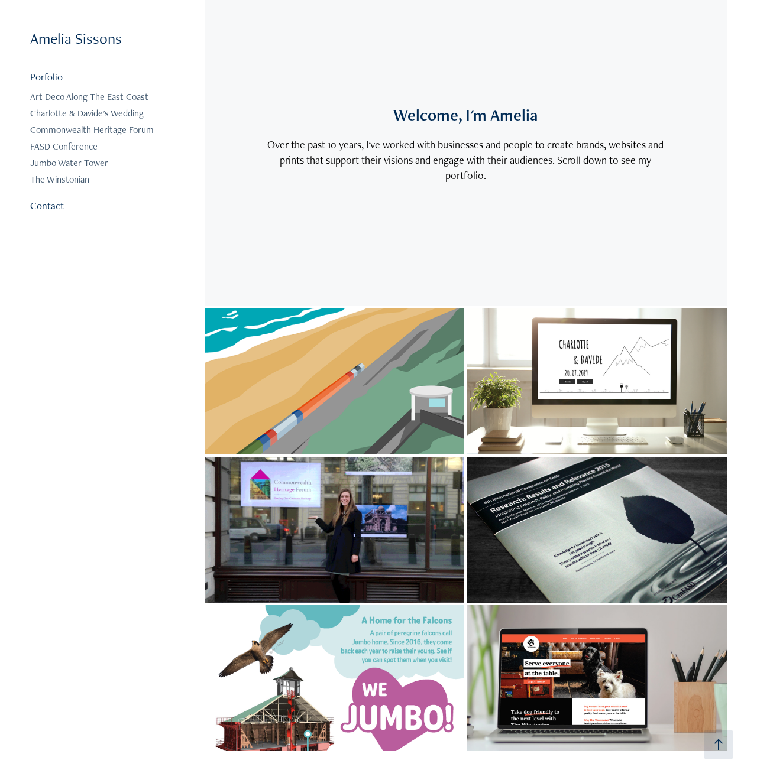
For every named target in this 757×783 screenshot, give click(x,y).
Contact (47, 205)
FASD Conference (64, 146)
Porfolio (46, 76)
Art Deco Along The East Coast (89, 96)
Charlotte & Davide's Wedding (87, 113)
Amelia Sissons (76, 38)
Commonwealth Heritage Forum (92, 130)
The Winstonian (59, 179)
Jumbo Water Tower (69, 163)
